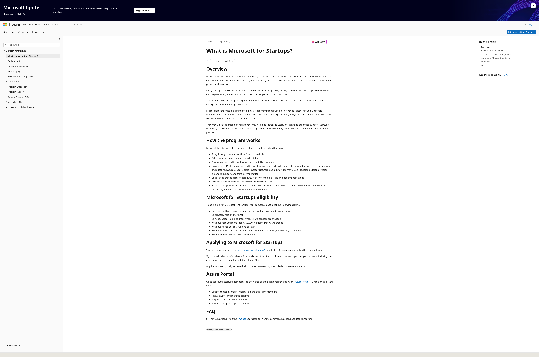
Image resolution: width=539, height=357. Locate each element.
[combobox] (31, 45)
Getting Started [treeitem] (15, 61)
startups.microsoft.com (250, 250)
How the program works (492, 50)
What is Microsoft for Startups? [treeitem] (23, 56)
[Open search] (525, 24)
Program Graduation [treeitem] (17, 86)
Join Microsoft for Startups (521, 32)
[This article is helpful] (504, 75)
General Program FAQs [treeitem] (18, 97)
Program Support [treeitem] (16, 91)
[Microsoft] (5, 24)
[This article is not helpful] (507, 75)
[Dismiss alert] (533, 5)
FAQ (482, 65)
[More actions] (330, 42)
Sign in (532, 24)
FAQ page (242, 318)
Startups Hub (222, 41)
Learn (209, 41)
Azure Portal (301, 281)
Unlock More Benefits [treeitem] (18, 66)
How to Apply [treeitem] (14, 71)
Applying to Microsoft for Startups (497, 58)
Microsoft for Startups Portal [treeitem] (21, 76)
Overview (485, 47)
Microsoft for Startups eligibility (496, 54)
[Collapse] (59, 39)
